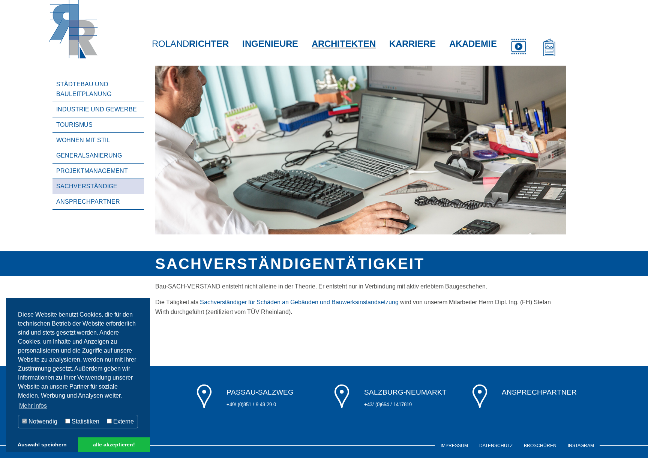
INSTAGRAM (581, 445)
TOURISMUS (74, 125)
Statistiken (84, 421)
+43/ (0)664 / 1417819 (388, 404)
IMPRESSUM (454, 445)
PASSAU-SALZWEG (260, 392)
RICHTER (190, 44)
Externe (123, 421)
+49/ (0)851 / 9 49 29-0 (251, 404)
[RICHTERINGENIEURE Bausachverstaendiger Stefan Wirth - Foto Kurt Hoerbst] (360, 149)
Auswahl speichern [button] (42, 444)
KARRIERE (412, 44)
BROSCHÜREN (540, 445)
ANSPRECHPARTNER (88, 201)
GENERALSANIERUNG (89, 155)
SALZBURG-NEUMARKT (405, 392)
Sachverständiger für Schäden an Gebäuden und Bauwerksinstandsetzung (298, 302)
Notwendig (42, 421)
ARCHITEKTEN (344, 44)
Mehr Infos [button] (33, 405)
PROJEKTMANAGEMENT (92, 171)
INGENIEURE (270, 44)
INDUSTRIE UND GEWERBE (96, 109)
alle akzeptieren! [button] (114, 444)
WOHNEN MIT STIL (83, 140)
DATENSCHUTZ (496, 445)
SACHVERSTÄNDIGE (86, 186)
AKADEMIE (473, 44)
